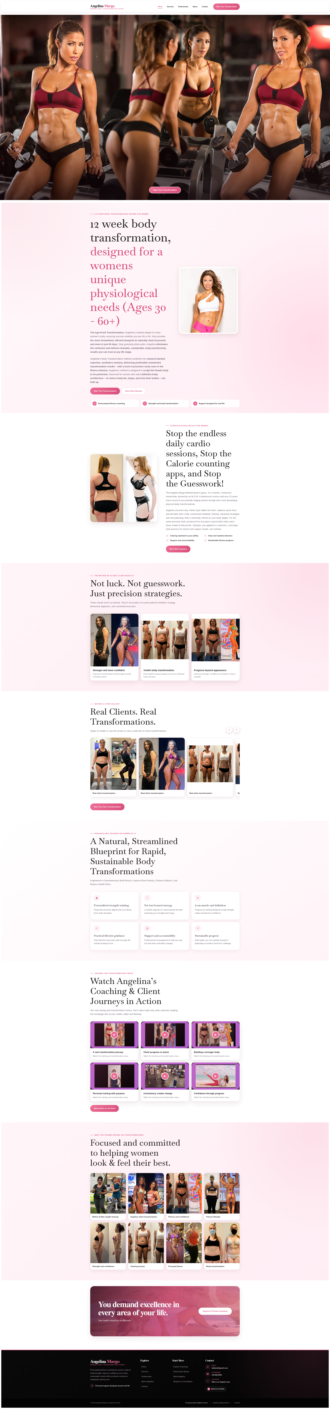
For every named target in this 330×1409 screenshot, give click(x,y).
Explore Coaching (180, 1367)
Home (160, 7)
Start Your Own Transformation (107, 807)
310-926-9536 (217, 1375)
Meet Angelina (179, 1376)
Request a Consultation (182, 1381)
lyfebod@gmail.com (220, 1368)
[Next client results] (237, 730)
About (195, 7)
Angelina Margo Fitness (221, 1403)
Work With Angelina (178, 549)
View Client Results (133, 391)
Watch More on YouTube (104, 1108)
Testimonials (183, 7)
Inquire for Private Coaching (215, 1311)
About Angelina (147, 1381)
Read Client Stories (181, 1372)
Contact (205, 7)
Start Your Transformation (226, 7)
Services (170, 7)
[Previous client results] (229, 730)
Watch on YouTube (216, 1389)
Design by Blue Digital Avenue (196, 1403)
